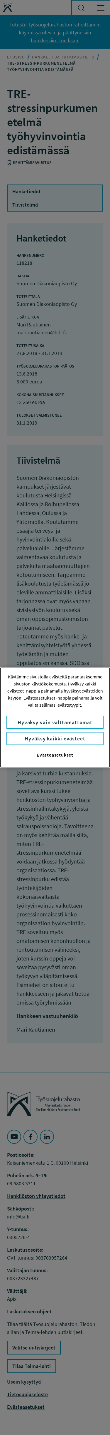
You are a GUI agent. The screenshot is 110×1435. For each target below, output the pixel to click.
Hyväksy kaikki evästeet (55, 738)
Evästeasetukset (55, 755)
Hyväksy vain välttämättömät (55, 722)
